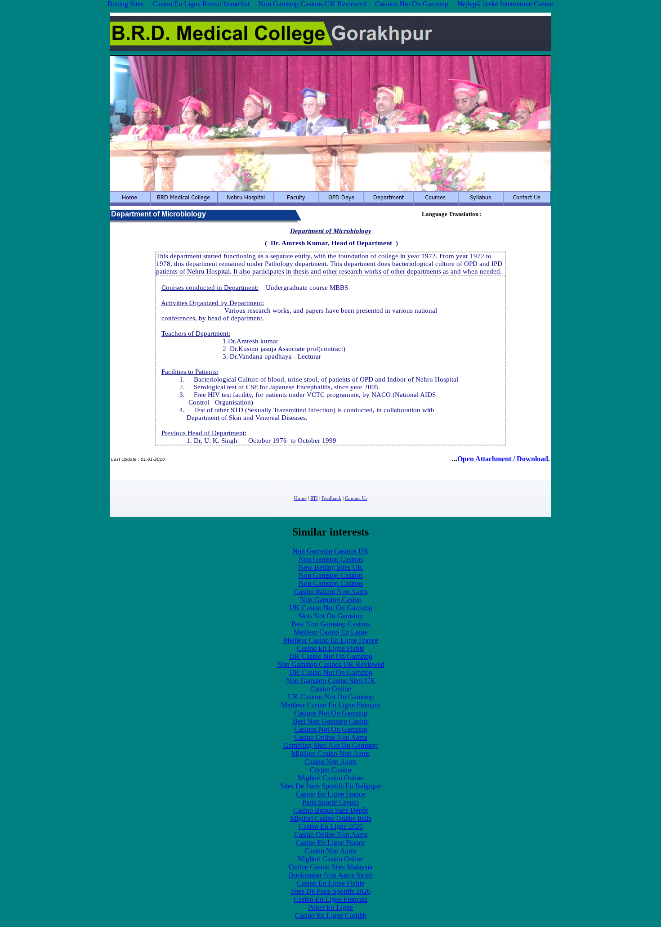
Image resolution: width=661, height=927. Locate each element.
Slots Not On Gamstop (330, 616)
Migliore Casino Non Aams (330, 753)
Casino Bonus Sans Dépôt (330, 810)
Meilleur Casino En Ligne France (330, 640)
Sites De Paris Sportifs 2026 (331, 891)
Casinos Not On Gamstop (330, 713)
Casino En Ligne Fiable (330, 648)
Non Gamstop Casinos (331, 559)
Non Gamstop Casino (331, 599)
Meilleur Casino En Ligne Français (330, 705)
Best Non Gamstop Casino (331, 721)
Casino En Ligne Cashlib (330, 915)
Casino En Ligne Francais (330, 899)
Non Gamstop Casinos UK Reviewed (330, 664)
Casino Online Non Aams (330, 737)
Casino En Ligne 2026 (331, 826)
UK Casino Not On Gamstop (330, 608)
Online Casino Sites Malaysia (330, 867)
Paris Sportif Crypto (330, 802)
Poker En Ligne (330, 907)
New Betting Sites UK (331, 567)
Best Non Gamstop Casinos (330, 624)
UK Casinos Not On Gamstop (331, 697)
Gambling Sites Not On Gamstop (330, 745)
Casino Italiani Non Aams (330, 591)
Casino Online (330, 689)
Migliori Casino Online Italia (330, 818)
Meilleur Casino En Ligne (330, 632)
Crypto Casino (330, 770)
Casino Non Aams (330, 761)
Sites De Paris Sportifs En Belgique (330, 786)
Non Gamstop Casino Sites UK (330, 680)
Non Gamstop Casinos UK (330, 551)
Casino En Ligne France (330, 794)
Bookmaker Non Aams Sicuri (331, 875)
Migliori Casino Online (330, 778)
